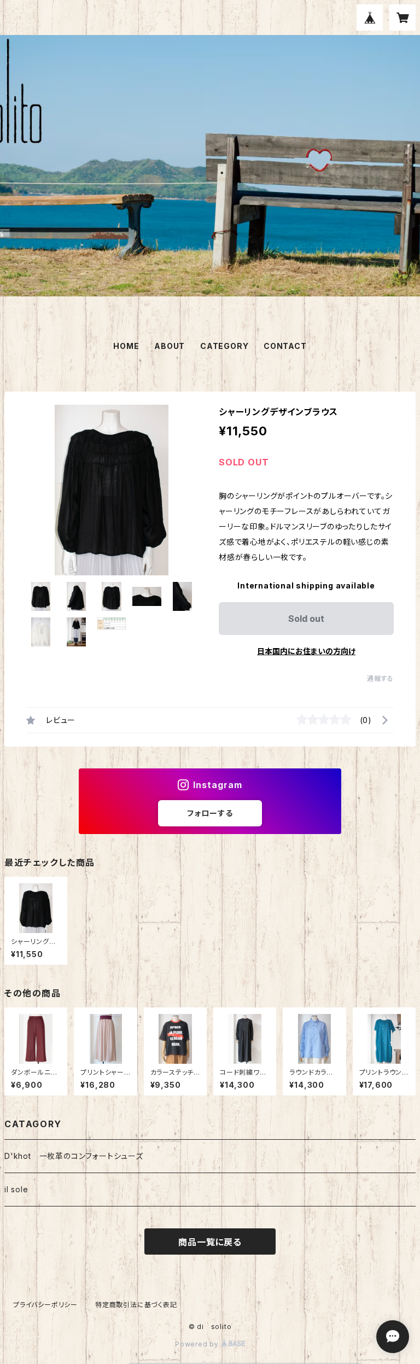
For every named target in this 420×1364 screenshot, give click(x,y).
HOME (126, 346)
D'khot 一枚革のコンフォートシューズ (73, 1156)
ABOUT (169, 346)
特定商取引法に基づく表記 (136, 1305)
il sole (16, 1189)
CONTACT (285, 346)
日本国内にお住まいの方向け (306, 651)
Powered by (198, 1344)
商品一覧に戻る (210, 1242)
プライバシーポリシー (45, 1305)
